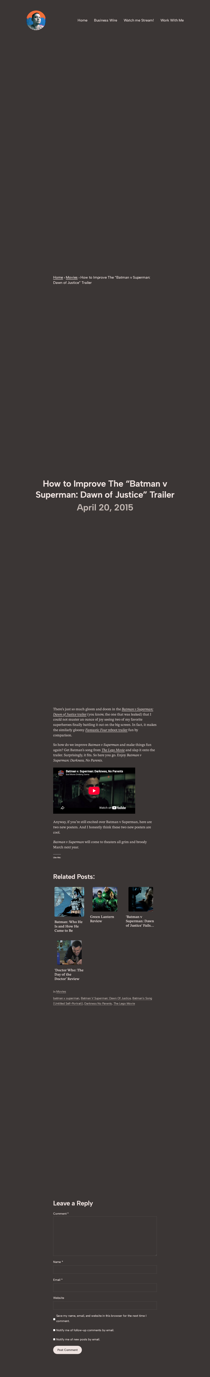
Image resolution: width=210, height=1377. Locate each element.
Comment (61, 1213)
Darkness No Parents (98, 1003)
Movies (72, 277)
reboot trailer (106, 730)
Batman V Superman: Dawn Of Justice (106, 998)
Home (58, 277)
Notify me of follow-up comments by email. (85, 1330)
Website (58, 1298)
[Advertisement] (105, 250)
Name (58, 1262)
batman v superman (66, 998)
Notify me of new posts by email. (78, 1339)
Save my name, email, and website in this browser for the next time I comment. (101, 1318)
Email (58, 1280)
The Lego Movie (124, 1003)
